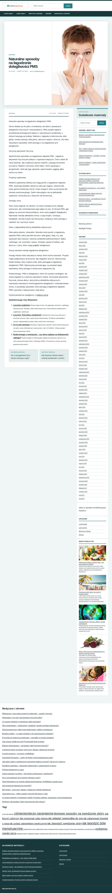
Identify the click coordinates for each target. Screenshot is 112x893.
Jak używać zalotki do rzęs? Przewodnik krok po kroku (23, 742)
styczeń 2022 (83, 386)
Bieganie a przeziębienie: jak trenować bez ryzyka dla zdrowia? (91, 136)
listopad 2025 (83, 274)
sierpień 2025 (83, 284)
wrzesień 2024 (83, 316)
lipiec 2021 (82, 407)
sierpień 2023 (83, 351)
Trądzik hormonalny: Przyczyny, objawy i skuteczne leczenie (20, 880)
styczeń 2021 (83, 428)
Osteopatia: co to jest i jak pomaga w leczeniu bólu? (22, 718)
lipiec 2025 (82, 288)
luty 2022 (81, 383)
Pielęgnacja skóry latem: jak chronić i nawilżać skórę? (90, 593)
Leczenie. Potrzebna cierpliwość (27, 315)
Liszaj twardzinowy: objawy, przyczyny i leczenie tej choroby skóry (21, 862)
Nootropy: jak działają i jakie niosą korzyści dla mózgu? (23, 802)
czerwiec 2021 (83, 411)
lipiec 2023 (82, 354)
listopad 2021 (83, 393)
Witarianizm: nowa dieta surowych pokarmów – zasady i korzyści (27, 714)
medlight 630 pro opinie (41, 829)
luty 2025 (81, 305)
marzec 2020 (83, 463)
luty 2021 (81, 425)
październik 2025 (84, 277)
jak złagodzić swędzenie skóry (64, 823)
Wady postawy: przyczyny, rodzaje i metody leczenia (17, 875)
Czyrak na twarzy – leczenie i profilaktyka (18, 754)
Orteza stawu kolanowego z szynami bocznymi (82, 829)
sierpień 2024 (83, 319)
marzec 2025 (83, 302)
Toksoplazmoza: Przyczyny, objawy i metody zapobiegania (92, 622)
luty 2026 (81, 263)
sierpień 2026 (83, 242)
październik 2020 (84, 439)
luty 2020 (81, 467)
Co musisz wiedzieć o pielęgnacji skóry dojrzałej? (21, 722)
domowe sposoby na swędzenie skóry (79, 813)
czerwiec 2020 (83, 453)
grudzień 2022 (83, 368)
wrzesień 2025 (83, 281)
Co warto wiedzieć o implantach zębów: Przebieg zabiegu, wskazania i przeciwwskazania (37, 798)
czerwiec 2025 (83, 291)
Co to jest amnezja (21, 325)
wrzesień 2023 (83, 347)
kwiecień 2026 (83, 256)
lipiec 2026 (82, 245)
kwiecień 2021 (83, 418)
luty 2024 (81, 333)
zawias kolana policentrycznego (67, 833)
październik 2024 (84, 312)
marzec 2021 (83, 421)
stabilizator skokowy (22, 833)
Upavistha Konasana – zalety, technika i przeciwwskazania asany (27, 758)
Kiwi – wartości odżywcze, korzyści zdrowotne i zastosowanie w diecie (92, 149)
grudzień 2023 (83, 340)
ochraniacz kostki (52, 829)
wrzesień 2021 (83, 400)
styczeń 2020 (83, 470)
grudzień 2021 (83, 389)
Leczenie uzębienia (21, 305)
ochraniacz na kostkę (63, 829)
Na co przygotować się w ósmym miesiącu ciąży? (20, 355)
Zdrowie (48, 13)
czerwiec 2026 (83, 249)
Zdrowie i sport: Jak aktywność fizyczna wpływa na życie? (19, 871)
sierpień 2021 (83, 404)
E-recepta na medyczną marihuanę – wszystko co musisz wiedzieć (28, 738)
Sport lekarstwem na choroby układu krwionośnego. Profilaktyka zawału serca (32, 782)
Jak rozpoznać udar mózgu (33, 818)
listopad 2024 (83, 309)
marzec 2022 (83, 379)
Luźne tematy (8, 13)
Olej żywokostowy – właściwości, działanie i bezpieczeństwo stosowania (30, 726)
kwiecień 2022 (83, 375)
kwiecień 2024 (83, 326)
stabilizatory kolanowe (33, 833)
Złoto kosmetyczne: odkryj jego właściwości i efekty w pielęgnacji (27, 730)
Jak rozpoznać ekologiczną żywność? (17, 786)
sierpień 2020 (83, 446)
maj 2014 (81, 498)
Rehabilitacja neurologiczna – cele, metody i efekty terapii (19, 858)
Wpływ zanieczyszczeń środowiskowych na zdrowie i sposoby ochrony (92, 652)
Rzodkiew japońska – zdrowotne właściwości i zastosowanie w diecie (29, 766)
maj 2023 (81, 358)
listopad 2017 (83, 488)
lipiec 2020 (82, 449)
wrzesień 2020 (83, 442)
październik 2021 (84, 397)
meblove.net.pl (42, 295)
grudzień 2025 (83, 270)
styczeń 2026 (83, 266)
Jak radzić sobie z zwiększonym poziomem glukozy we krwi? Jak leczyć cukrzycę (33, 762)
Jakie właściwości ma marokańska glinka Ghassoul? (91, 143)
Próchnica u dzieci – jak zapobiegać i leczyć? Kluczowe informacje (22, 867)
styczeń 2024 (83, 337)
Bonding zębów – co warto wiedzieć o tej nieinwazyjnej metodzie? (27, 734)
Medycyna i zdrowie (35, 13)
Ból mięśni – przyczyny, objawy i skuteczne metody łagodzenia (26, 790)
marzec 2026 (83, 259)
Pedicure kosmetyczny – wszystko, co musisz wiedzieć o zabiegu (92, 156)
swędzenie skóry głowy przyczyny (49, 833)
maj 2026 (81, 252)
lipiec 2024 (82, 323)
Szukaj (68, 6)
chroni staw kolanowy (8, 814)
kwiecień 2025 (83, 298)
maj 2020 (81, 456)
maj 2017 (81, 495)
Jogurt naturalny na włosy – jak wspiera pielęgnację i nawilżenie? (27, 774)
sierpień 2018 (83, 484)
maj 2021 (81, 414)
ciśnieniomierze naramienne (33, 813)
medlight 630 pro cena (29, 829)
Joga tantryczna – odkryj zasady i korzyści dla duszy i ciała (25, 794)
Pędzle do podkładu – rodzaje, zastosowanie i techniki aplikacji (92, 163)
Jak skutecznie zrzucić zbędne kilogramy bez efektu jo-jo (92, 684)
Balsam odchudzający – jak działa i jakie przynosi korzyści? (25, 746)
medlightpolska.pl (9, 888)
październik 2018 (84, 477)
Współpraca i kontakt (62, 13)
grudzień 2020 (83, 432)
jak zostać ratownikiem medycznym (28, 823)
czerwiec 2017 (83, 491)
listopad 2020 (83, 435)
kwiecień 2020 (83, 460)
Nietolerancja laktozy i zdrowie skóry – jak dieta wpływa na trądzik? (91, 563)
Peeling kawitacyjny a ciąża (13, 770)
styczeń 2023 (83, 365)
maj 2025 (81, 295)
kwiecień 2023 (83, 361)
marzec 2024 (83, 330)
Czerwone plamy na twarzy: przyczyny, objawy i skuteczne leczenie (28, 750)
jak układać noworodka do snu (65, 818)
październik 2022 (84, 372)
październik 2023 (84, 344)
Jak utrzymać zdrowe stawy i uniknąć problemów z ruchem (53, 355)
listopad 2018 (83, 474)
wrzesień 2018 (83, 481)
